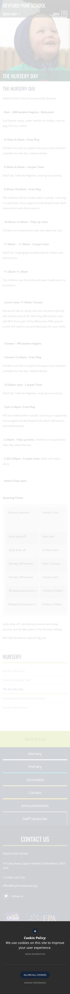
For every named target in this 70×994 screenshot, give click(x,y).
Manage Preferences (35, 982)
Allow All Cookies (35, 974)
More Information (35, 954)
